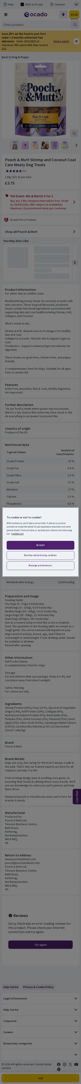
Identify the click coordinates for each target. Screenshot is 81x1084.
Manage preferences (40, 565)
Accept (40, 545)
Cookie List (17, 533)
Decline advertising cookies (40, 555)
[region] (40, 542)
